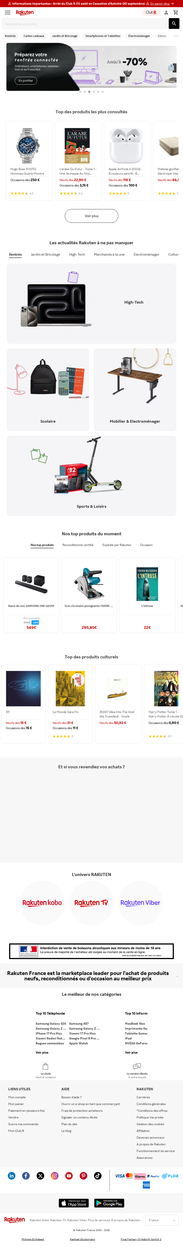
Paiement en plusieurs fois (26, 1110)
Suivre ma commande (23, 1124)
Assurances (144, 1157)
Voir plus (91, 216)
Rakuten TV (58, 1220)
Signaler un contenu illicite (79, 1117)
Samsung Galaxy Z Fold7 (86, 1028)
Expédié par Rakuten (116, 545)
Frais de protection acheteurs (81, 1110)
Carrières (143, 1097)
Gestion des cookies (150, 1124)
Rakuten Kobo (39, 1220)
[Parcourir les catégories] (9, 12)
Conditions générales (151, 1104)
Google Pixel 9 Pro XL (84, 1038)
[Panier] (175, 12)
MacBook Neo (135, 1023)
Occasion (146, 545)
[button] (162, 3)
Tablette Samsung (138, 1033)
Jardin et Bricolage (45, 254)
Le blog (66, 1131)
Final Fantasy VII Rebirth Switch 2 (141, 1239)
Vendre (13, 1117)
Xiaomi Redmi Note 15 (52, 1038)
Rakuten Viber (77, 1220)
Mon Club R (16, 1131)
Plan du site (69, 1124)
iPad (128, 1038)
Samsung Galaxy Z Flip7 (52, 1028)
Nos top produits (42, 545)
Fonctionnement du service (156, 1151)
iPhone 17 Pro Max (49, 1033)
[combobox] (85, 24)
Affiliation (143, 1131)
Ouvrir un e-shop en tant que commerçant (90, 1104)
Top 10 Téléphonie (50, 1013)
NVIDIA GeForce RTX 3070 (141, 1043)
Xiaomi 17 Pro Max (82, 1033)
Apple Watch (78, 1043)
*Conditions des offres (152, 1110)
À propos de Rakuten (125, 1220)
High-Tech (77, 254)
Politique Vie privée (150, 1117)
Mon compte (17, 1097)
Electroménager (146, 254)
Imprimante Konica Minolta (141, 1028)
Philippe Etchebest (33, 1239)
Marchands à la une (109, 254)
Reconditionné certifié (78, 545)
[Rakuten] (23, 12)
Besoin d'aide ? (71, 1097)
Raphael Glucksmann (82, 1239)
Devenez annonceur (151, 1137)
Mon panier (16, 1104)
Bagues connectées (50, 1043)
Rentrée (15, 254)
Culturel (174, 254)
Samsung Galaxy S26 (51, 1023)
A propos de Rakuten (151, 1144)
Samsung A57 (79, 1023)
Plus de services (99, 1220)
